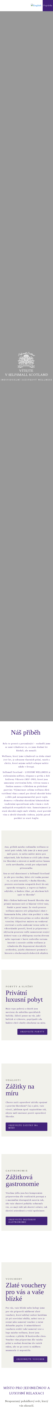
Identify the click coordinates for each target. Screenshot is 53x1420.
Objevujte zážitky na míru (23, 1126)
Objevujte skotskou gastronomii (22, 1221)
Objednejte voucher (30, 1359)
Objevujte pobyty (32, 1031)
